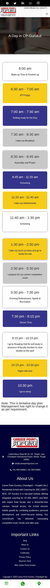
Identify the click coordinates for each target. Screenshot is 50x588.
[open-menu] (46, 14)
